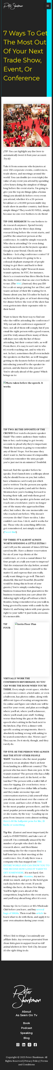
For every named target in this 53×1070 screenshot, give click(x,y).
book (26, 1023)
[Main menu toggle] (48, 6)
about (26, 1011)
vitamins (28, 876)
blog (26, 1038)
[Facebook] (35, 1045)
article (39, 913)
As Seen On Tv (26, 1015)
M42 (19, 283)
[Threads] (29, 1045)
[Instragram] (18, 1045)
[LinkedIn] (24, 1045)
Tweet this (10, 532)
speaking (26, 1033)
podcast (26, 1028)
